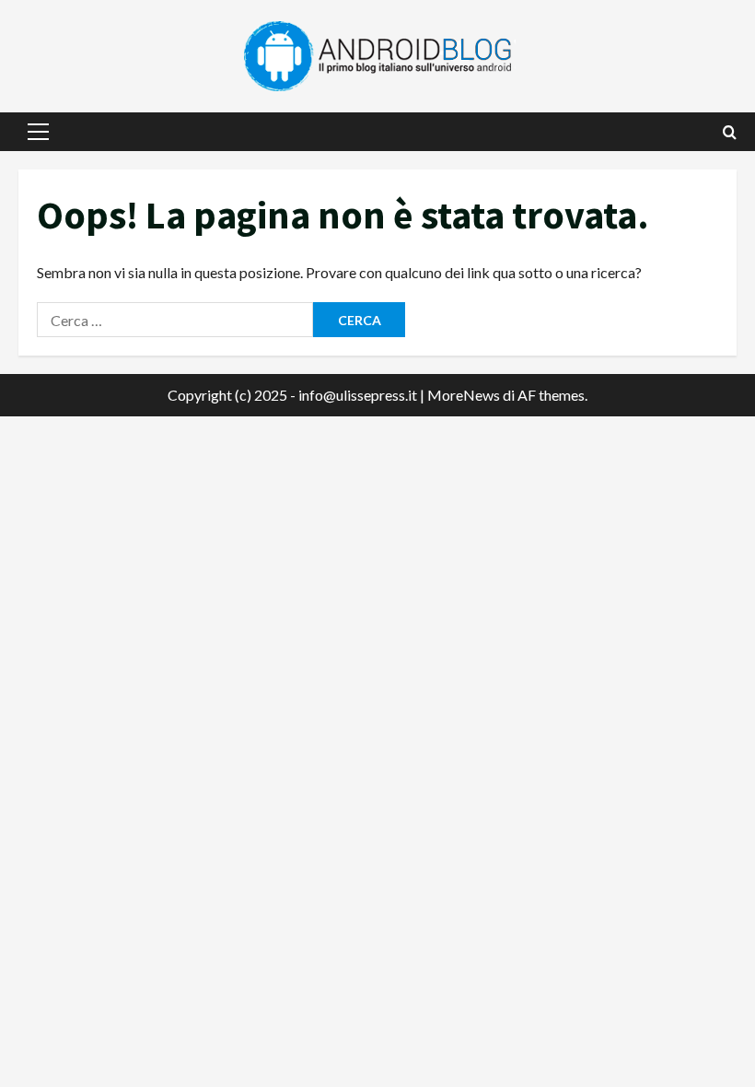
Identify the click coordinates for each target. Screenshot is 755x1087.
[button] (38, 131)
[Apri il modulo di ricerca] (730, 132)
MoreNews (463, 394)
